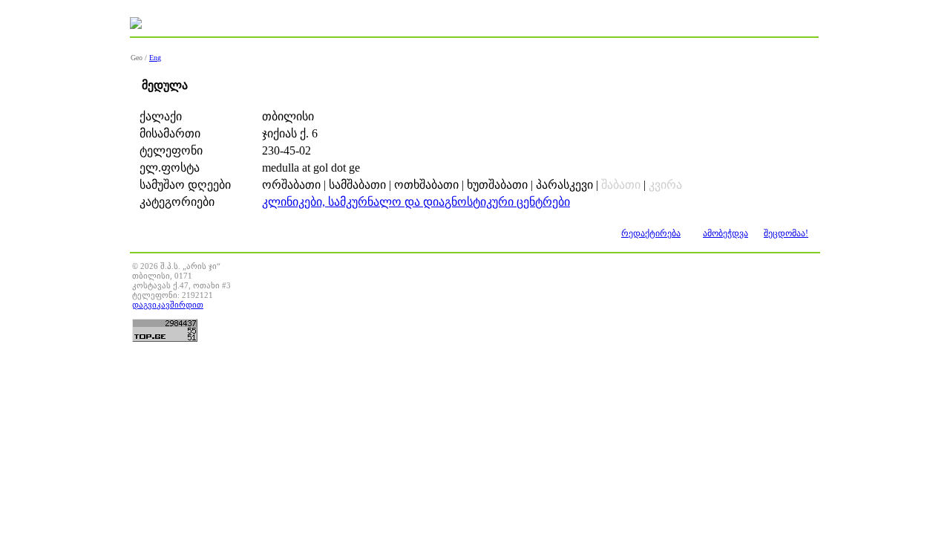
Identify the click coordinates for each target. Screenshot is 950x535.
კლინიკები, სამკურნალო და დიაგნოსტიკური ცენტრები (416, 201)
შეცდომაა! (786, 233)
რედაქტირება (651, 233)
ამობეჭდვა (725, 233)
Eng (155, 58)
